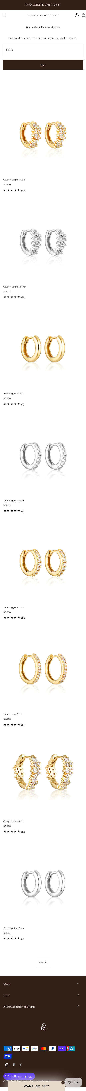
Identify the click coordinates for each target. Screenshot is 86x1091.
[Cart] (83, 15)
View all (43, 962)
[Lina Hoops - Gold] (43, 670)
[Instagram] (6, 1065)
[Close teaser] (63, 1083)
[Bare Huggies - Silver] (43, 884)
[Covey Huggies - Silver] (43, 243)
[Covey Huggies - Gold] (43, 136)
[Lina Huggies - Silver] (43, 456)
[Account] (77, 15)
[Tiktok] (21, 1065)
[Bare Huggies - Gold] (43, 350)
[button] (36, 1086)
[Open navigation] (13, 15)
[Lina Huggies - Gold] (43, 563)
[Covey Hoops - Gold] (43, 777)
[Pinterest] (14, 1065)
